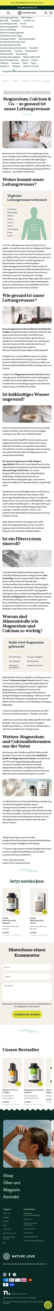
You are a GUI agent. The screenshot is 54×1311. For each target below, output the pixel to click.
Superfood (4, 66)
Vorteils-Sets (29, 20)
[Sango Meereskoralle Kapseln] (11, 902)
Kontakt (11, 1196)
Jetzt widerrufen (29, 1229)
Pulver (25, 63)
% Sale (23, 23)
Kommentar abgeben (27, 1014)
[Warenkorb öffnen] (50, 13)
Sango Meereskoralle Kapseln (29, 761)
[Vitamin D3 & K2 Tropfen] (12, 1073)
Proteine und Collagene (10, 56)
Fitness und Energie (8, 29)
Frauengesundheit (8, 38)
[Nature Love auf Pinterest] (14, 1275)
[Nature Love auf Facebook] (10, 1275)
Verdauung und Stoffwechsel (12, 41)
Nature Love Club (31, 66)
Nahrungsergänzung (9, 17)
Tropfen (34, 59)
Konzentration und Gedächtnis (13, 47)
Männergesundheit (27, 38)
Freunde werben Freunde (9, 1238)
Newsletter (7, 1229)
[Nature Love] (27, 13)
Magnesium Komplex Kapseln (34, 1091)
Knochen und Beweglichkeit (12, 32)
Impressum (28, 1219)
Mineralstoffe (31, 50)
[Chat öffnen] (48, 1305)
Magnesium (7, 689)
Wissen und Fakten (41, 92)
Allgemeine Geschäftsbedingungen (32, 1214)
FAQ (4, 1225)
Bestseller (4, 20)
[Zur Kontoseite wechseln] (46, 13)
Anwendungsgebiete (9, 26)
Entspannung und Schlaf (10, 44)
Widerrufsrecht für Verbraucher (30, 1224)
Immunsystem (27, 26)
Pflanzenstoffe (6, 53)
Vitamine (18, 50)
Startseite (5, 81)
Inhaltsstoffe (5, 50)
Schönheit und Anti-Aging (11, 35)
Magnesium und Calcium (32, 168)
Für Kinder (34, 47)
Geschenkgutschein (8, 23)
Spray (33, 63)
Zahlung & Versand (30, 1237)
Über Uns (6, 1213)
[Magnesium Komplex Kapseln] (34, 1073)
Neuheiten (16, 20)
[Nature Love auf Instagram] (4, 1275)
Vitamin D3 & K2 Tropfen (10, 1091)
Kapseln (24, 59)
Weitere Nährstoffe (31, 56)
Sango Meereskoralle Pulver (37, 920)
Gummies (15, 63)
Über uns (11, 1182)
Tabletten (4, 63)
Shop (8, 1175)
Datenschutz (28, 1233)
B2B (4, 1243)
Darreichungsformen (9, 59)
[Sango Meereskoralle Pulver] (39, 902)
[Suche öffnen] (8, 13)
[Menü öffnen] (3, 13)
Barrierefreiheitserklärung (33, 1241)
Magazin (16, 66)
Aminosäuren (22, 53)
